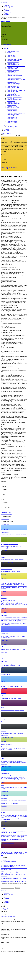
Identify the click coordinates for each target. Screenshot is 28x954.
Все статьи (3, 860)
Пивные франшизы (11, 82)
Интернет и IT (10, 115)
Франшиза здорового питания (14, 59)
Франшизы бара (11, 55)
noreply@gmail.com (5, 21)
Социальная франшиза (12, 74)
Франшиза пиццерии (12, 68)
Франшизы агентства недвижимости (16, 113)
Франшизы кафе (11, 63)
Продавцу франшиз (12, 126)
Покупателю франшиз (12, 128)
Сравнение (6, 130)
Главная (3, 135)
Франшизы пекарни (12, 58)
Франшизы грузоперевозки (13, 103)
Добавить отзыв (5, 519)
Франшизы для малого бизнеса (14, 84)
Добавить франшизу (6, 133)
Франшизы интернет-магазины (14, 75)
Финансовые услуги (12, 118)
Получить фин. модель (6, 167)
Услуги (5, 9)
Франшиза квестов (11, 71)
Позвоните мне (11, 168)
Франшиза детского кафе (13, 64)
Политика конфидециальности (8, 916)
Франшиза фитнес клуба (13, 114)
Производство (10, 88)
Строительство (10, 98)
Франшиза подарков (12, 122)
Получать (17, 887)
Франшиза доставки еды (13, 51)
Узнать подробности (6, 44)
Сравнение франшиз (9, 11)
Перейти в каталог (5, 524)
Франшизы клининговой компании (16, 66)
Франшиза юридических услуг (14, 99)
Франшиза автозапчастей (13, 119)
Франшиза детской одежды (13, 83)
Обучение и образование (13, 60)
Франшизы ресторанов (12, 91)
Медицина (9, 52)
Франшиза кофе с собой (13, 87)
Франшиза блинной (12, 109)
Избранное (6, 10)
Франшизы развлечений (13, 70)
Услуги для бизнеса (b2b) (13, 107)
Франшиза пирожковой (13, 106)
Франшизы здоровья (12, 121)
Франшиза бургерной (12, 117)
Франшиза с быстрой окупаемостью (16, 90)
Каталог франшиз (8, 6)
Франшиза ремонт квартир (13, 80)
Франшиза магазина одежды (14, 78)
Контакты (6, 14)
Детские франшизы (11, 105)
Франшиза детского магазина (14, 97)
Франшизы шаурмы (12, 110)
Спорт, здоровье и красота (13, 95)
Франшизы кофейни (12, 72)
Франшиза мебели (11, 56)
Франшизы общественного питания (16, 79)
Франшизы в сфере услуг (13, 86)
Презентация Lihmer (6, 512)
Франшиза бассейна (12, 102)
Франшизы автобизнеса (13, 76)
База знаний (7, 7)
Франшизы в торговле (12, 67)
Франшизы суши (11, 101)
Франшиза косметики (12, 53)
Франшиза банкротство (13, 62)
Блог (5, 123)
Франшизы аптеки (11, 94)
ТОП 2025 (6, 5)
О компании (7, 13)
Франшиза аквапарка (12, 111)
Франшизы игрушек (12, 93)
